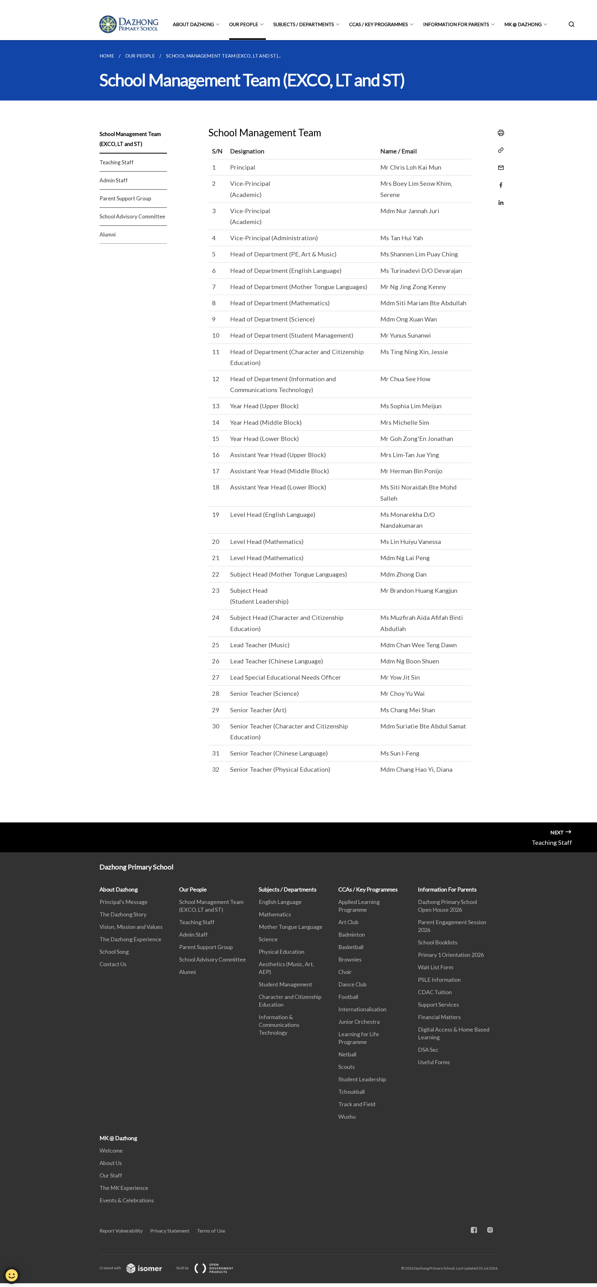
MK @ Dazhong (523, 24)
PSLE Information (439, 979)
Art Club (348, 922)
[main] (298, 431)
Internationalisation (362, 1009)
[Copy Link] (499, 150)
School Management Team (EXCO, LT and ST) (130, 139)
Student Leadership (362, 1079)
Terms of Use (211, 1230)
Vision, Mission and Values (131, 926)
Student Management (285, 984)
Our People (243, 24)
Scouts (346, 1066)
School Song (114, 951)
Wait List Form (435, 967)
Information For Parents (456, 24)
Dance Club (352, 984)
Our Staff (111, 1175)
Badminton (351, 934)
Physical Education (281, 951)
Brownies (350, 959)
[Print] (499, 132)
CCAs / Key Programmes (378, 24)
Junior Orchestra (359, 1021)
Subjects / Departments (303, 24)
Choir (345, 971)
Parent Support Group (125, 198)
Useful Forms (434, 1062)
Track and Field (356, 1104)
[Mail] (499, 164)
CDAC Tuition (435, 992)
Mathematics (275, 914)
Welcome (111, 1150)
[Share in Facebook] (499, 181)
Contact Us (113, 964)
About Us (111, 1162)
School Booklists (437, 942)
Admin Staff (114, 180)
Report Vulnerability (121, 1230)
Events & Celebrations (127, 1200)
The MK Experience (124, 1187)
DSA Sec (428, 1049)
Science (268, 939)
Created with (111, 1268)
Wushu (347, 1116)
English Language (280, 901)
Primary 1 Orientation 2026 (451, 954)
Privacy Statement (169, 1230)
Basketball (350, 946)
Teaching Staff (117, 162)
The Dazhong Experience (130, 939)
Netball (347, 1054)
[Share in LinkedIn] (499, 199)
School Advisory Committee (132, 216)
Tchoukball (351, 1091)
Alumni (108, 234)
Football (348, 996)
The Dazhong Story (123, 914)
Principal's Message (124, 901)
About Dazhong (193, 24)
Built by (183, 1268)
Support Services (438, 1004)
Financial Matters (439, 1016)
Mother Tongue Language (290, 926)
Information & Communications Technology (279, 1024)
